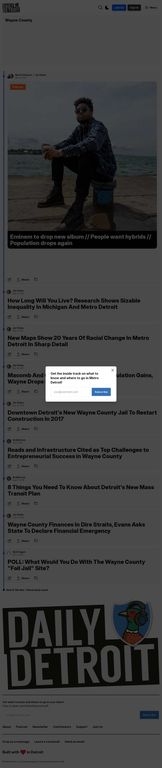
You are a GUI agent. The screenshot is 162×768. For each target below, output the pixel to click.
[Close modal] (113, 370)
